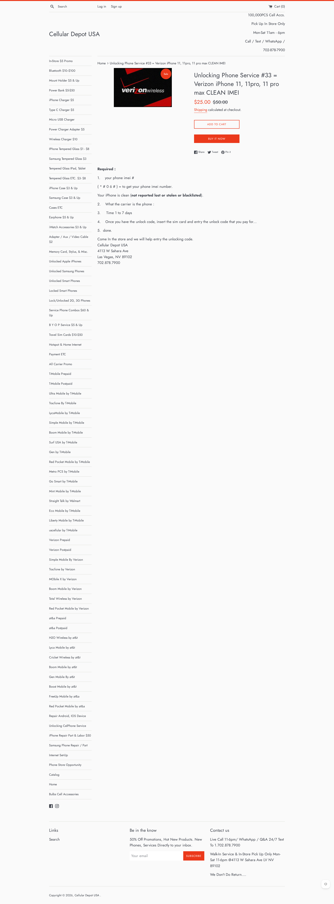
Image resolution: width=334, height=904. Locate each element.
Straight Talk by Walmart (64, 501)
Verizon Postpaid (60, 550)
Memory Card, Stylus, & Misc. (68, 251)
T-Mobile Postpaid (60, 383)
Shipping (200, 109)
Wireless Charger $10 (63, 139)
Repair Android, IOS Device (67, 716)
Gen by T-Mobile (60, 452)
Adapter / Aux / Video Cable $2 (68, 239)
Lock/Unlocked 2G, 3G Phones (69, 300)
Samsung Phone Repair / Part (68, 745)
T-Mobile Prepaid (60, 374)
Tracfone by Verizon (62, 569)
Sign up (116, 6)
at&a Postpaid (58, 628)
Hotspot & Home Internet (65, 344)
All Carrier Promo (60, 364)
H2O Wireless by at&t (63, 637)
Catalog (54, 774)
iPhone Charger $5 (61, 100)
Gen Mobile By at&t (62, 677)
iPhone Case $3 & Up (63, 188)
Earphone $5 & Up (61, 217)
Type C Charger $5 (61, 110)
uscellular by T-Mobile (63, 530)
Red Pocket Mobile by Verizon (69, 608)
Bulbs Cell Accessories (63, 794)
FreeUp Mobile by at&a (64, 696)
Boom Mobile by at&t (63, 667)
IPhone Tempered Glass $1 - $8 (69, 149)
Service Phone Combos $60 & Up (69, 312)
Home (53, 784)
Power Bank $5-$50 (62, 90)
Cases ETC (56, 207)
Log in (101, 6)
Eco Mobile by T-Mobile (64, 511)
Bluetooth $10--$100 (62, 70)
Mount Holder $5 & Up (64, 80)
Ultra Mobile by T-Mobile (65, 393)
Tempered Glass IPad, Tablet (67, 168)
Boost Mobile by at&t (63, 686)
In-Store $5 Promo (61, 61)
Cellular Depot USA (74, 34)
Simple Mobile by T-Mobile (66, 422)
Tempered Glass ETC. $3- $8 (67, 178)
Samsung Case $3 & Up (64, 198)
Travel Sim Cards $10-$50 (66, 335)
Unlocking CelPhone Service (67, 726)
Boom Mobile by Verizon (65, 589)
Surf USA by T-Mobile (63, 442)
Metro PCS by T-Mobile (64, 471)
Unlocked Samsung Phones (66, 271)
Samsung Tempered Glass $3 (67, 158)
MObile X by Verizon (63, 579)
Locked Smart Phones (63, 290)
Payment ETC (57, 354)
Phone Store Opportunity (65, 765)
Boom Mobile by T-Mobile (66, 432)
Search (54, 839)
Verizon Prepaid (59, 540)
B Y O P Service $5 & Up (65, 325)
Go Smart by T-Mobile (63, 481)
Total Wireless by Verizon (65, 598)
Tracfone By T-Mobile (62, 403)
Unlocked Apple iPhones (65, 261)
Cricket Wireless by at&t (64, 657)
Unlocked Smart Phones (64, 281)
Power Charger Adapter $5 (66, 129)
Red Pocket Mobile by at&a (67, 706)
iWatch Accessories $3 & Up (67, 227)
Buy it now (216, 139)
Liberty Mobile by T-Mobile (66, 520)
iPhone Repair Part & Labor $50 (70, 735)
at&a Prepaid (57, 618)
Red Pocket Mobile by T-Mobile (69, 462)
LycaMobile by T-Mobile (64, 413)
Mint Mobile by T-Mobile (65, 491)
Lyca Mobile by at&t (62, 647)
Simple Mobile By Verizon (66, 559)
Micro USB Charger (61, 119)
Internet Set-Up (58, 755)
